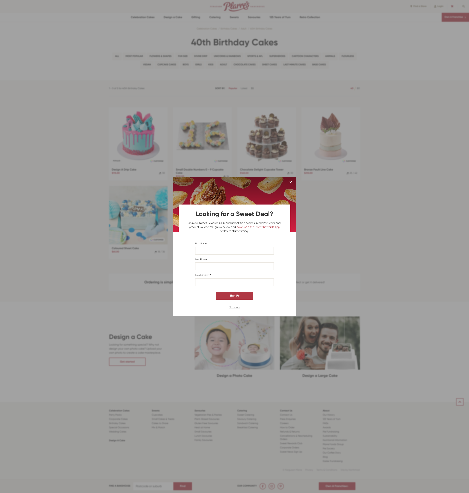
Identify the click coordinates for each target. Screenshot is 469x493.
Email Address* (203, 275)
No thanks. (234, 307)
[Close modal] (290, 182)
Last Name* (201, 259)
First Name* (201, 243)
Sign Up (234, 295)
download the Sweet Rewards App (258, 227)
